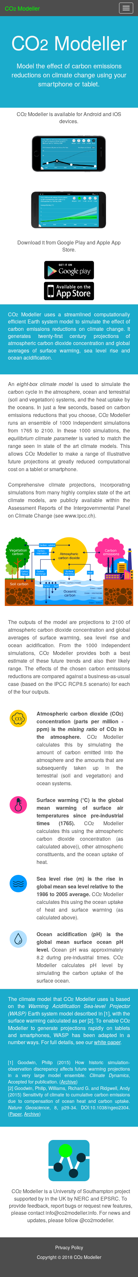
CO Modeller (22, 8)
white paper (107, 1042)
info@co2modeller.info (71, 1212)
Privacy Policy (69, 1247)
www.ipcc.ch (79, 515)
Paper (16, 1114)
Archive (68, 1081)
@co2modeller (96, 1220)
